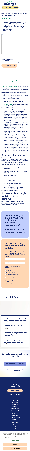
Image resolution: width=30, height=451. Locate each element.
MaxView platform (8, 104)
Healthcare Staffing (15, 417)
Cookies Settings (15, 440)
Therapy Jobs (15, 406)
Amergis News (10, 270)
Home (2, 13)
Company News (15, 13)
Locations (15, 429)
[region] (15, 441)
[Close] (27, 433)
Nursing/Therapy (11, 272)
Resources (7, 13)
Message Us (15, 391)
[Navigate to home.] (15, 386)
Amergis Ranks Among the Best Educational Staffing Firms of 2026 (14, 326)
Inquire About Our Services (15, 364)
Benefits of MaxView (8, 78)
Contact (15, 424)
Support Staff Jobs (15, 410)
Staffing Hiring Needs (12, 275)
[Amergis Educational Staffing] (10, 5)
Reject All (15, 444)
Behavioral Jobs (15, 408)
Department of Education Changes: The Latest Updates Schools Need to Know (15, 319)
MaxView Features (7, 75)
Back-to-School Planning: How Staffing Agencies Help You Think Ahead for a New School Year (15, 334)
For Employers (15, 415)
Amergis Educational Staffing (10, 86)
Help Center (15, 431)
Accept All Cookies (14, 448)
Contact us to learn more (12, 229)
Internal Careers (15, 427)
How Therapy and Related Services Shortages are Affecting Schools (14, 341)
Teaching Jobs (15, 404)
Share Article (7, 66)
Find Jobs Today (15, 370)
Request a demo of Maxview (13, 232)
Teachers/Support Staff (13, 277)
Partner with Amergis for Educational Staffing (14, 81)
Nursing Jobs (15, 402)
